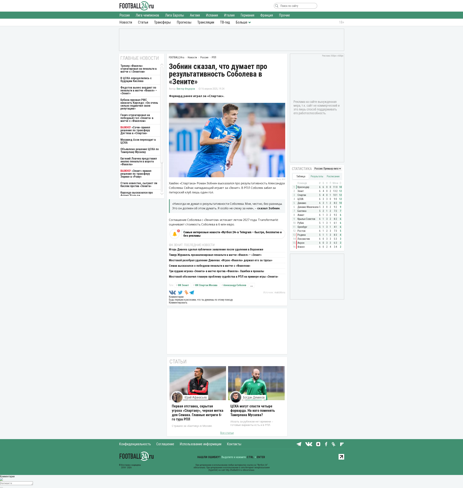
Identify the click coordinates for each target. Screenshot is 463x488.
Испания (212, 15)
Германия (247, 15)
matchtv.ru (280, 292)
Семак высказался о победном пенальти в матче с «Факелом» (209, 265)
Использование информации (200, 444)
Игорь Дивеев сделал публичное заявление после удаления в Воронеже (216, 249)
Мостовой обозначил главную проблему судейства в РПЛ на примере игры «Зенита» (223, 276)
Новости (125, 22)
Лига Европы (174, 15)
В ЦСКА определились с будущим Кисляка (136, 79)
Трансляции (205, 22)
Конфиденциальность (135, 444)
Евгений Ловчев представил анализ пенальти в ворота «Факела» (138, 161)
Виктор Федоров (186, 88)
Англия (195, 15)
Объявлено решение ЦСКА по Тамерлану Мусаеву (139, 150)
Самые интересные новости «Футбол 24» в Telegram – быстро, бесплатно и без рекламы (232, 234)
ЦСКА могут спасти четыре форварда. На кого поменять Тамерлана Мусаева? (252, 410)
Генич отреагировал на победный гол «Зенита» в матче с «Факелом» (136, 118)
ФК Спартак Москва (206, 285)
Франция (266, 15)
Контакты (234, 444)
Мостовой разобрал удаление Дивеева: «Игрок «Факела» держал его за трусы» (220, 260)
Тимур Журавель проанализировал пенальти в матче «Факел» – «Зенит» (215, 255)
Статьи (143, 22)
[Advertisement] (231, 39)
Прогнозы (184, 22)
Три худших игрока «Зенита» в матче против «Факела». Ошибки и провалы (216, 271)
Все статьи (227, 433)
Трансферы (162, 22)
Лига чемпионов (147, 15)
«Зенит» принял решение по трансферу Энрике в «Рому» (135, 173)
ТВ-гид (225, 22)
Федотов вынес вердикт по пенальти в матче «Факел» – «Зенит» (138, 90)
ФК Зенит (183, 285)
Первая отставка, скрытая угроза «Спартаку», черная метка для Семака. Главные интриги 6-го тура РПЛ (197, 412)
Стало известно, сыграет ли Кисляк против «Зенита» (138, 184)
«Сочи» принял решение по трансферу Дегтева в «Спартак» (135, 130)
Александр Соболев (234, 285)
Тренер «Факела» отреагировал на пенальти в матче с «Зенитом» (138, 68)
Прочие (284, 15)
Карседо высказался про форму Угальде (136, 194)
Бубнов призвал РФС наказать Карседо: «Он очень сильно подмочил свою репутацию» (139, 104)
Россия (124, 15)
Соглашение (165, 444)
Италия (229, 15)
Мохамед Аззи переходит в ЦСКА (138, 141)
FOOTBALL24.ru (136, 6)
